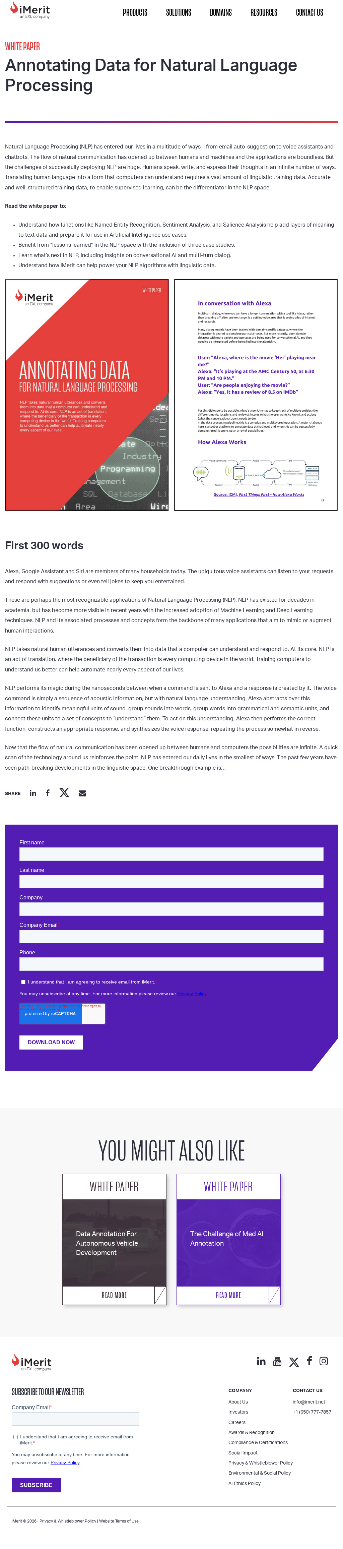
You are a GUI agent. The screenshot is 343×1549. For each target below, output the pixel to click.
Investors (238, 1412)
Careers (237, 1422)
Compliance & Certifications (258, 1442)
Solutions (178, 12)
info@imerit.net (309, 1402)
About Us (238, 1402)
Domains (221, 12)
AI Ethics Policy (244, 1483)
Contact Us (309, 12)
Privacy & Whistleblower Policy (260, 1463)
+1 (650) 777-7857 (312, 1412)
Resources (264, 12)
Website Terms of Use (119, 1521)
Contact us (308, 1390)
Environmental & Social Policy (259, 1473)
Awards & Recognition (251, 1432)
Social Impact (243, 1453)
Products (135, 12)
